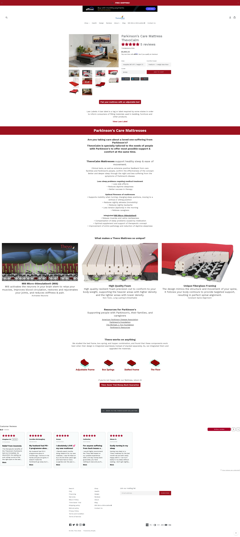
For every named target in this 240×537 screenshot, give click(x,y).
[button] (130, 44)
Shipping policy (74, 505)
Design (101, 23)
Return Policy (74, 500)
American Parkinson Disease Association (120, 319)
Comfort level (152, 61)
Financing (72, 494)
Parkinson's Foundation (120, 322)
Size (122, 61)
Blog (123, 23)
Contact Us (152, 23)
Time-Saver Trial (75, 502)
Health (94, 23)
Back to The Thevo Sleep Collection (121, 410)
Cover (123, 68)
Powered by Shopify (89, 530)
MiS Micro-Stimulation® (136, 23)
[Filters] (234, 429)
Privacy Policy (74, 511)
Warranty (72, 497)
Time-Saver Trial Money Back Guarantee (120, 385)
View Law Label (120, 121)
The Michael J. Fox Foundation (120, 325)
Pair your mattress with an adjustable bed (120, 102)
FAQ (70, 491)
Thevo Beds (77, 530)
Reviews (109, 23)
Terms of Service (75, 516)
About (117, 23)
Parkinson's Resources (120, 327)
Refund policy (74, 508)
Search (71, 488)
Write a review (219, 429)
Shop (87, 23)
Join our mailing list (128, 488)
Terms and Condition (76, 514)
